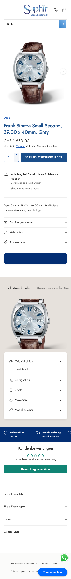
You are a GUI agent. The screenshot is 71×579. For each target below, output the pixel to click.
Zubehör (56, 563)
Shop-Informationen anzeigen (26, 188)
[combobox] (35, 24)
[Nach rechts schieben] (63, 71)
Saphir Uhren (25, 571)
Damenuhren (32, 563)
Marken (45, 563)
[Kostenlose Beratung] (56, 10)
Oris (7, 118)
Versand (20, 146)
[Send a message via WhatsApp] (64, 558)
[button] (6, 10)
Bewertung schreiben (35, 469)
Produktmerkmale (17, 288)
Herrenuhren (17, 563)
